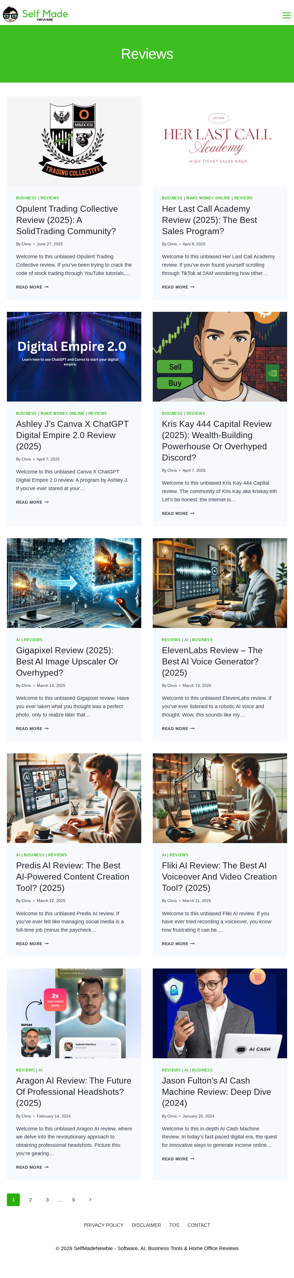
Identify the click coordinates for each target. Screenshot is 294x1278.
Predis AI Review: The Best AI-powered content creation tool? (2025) (72, 877)
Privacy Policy (103, 1225)
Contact (198, 1225)
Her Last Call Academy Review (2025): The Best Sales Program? (209, 220)
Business (26, 198)
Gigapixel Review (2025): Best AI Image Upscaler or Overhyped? (67, 661)
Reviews (49, 198)
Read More (32, 287)
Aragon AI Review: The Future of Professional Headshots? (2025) (73, 1092)
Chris (26, 244)
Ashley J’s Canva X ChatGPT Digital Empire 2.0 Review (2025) (72, 435)
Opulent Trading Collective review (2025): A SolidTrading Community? (67, 220)
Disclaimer (146, 1225)
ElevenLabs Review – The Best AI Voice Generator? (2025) (212, 661)
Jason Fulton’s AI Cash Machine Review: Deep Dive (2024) (216, 1092)
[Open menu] (286, 15)
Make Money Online (208, 198)
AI (18, 640)
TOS (174, 1225)
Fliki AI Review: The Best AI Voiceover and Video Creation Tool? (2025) (219, 877)
